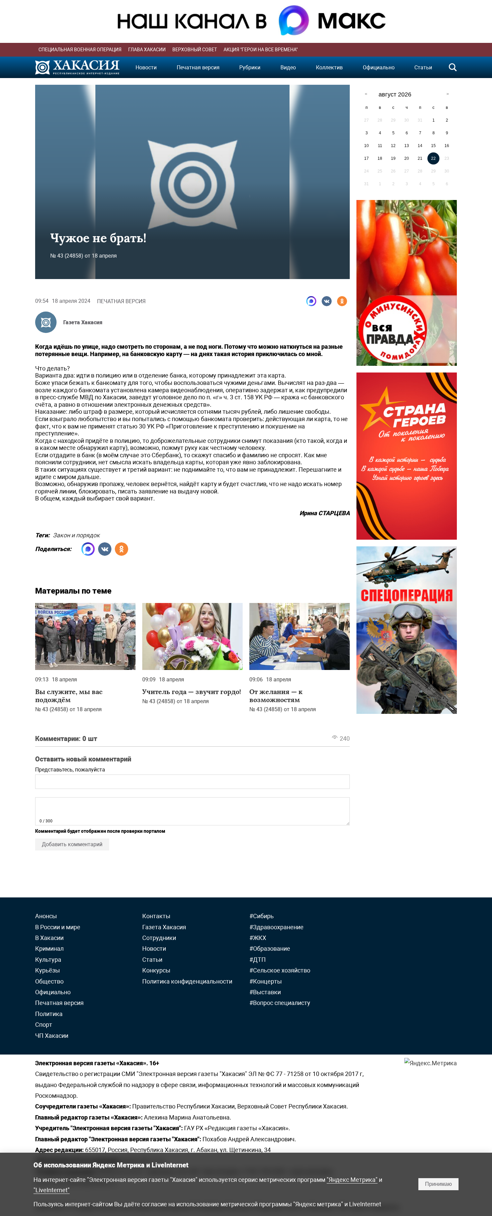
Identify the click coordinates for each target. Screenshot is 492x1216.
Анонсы (46, 916)
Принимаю (438, 1184)
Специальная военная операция (79, 49)
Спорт (43, 1024)
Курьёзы (47, 970)
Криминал (49, 948)
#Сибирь (261, 916)
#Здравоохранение (276, 927)
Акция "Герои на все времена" (261, 49)
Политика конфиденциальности (187, 981)
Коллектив (329, 67)
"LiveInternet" (51, 1190)
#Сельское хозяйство (279, 970)
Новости (146, 67)
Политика (49, 1013)
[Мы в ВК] (327, 301)
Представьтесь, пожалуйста (70, 769)
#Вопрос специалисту (279, 1002)
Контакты (156, 916)
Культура (48, 959)
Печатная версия (198, 67)
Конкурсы (156, 970)
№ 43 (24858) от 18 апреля (83, 256)
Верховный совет (194, 49)
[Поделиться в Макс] (311, 301)
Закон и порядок (76, 534)
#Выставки (265, 992)
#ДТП (257, 959)
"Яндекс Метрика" (352, 1179)
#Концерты (265, 981)
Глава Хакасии (147, 49)
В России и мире (57, 927)
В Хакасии (49, 937)
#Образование (269, 948)
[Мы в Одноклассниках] (342, 301)
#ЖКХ (257, 937)
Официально (379, 67)
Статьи (423, 67)
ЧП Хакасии (51, 1035)
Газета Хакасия (82, 322)
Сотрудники (159, 937)
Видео (288, 67)
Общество (49, 981)
